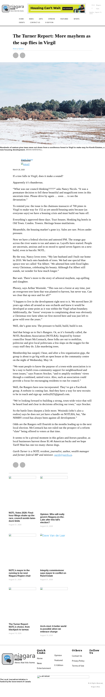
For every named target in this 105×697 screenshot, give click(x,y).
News (39, 663)
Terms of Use (78, 665)
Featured (58, 660)
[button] (100, 20)
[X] (90, 662)
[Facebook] (90, 658)
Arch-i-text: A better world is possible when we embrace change (53, 629)
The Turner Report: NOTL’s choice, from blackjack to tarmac (19, 627)
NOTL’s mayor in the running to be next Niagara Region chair (20, 573)
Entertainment (44, 668)
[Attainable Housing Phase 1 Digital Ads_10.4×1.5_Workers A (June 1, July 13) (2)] (56, 9)
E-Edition (58, 665)
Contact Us (77, 655)
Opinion (58, 655)
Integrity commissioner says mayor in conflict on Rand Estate (53, 573)
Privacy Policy (78, 660)
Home (40, 658)
